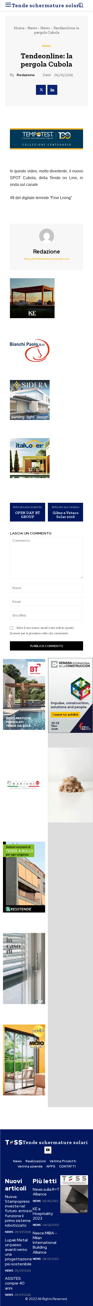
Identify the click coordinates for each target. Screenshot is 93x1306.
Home (19, 28)
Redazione (26, 75)
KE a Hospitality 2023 (43, 1213)
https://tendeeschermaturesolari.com (47, 259)
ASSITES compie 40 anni (15, 1283)
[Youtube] (47, 1150)
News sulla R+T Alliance (46, 1192)
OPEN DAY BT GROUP (27, 515)
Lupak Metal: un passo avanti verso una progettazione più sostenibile (18, 1252)
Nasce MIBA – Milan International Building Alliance (45, 1242)
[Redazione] (46, 236)
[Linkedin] (52, 90)
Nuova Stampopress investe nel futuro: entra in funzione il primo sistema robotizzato (18, 1211)
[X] (41, 90)
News (32, 28)
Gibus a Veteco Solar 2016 (66, 515)
